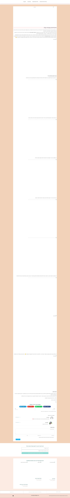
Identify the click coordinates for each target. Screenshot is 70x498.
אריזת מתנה (52, 411)
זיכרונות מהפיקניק (47, 36)
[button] (47, 406)
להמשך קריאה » (52, 480)
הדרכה (50, 411)
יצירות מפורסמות (35, 1)
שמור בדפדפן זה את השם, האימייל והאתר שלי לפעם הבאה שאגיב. (46, 437)
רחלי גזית (46, 422)
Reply (18, 422)
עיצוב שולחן (46, 411)
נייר (48, 411)
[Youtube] (10, 495)
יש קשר (24, 1)
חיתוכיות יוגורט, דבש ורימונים (24, 484)
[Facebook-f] (11, 495)
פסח (41, 411)
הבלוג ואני (29, 1)
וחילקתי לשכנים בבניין (32, 32)
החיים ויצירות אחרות (43, 1)
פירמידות (43, 411)
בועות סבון (53, 478)
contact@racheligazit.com (35, 495)
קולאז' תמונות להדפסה (38, 478)
